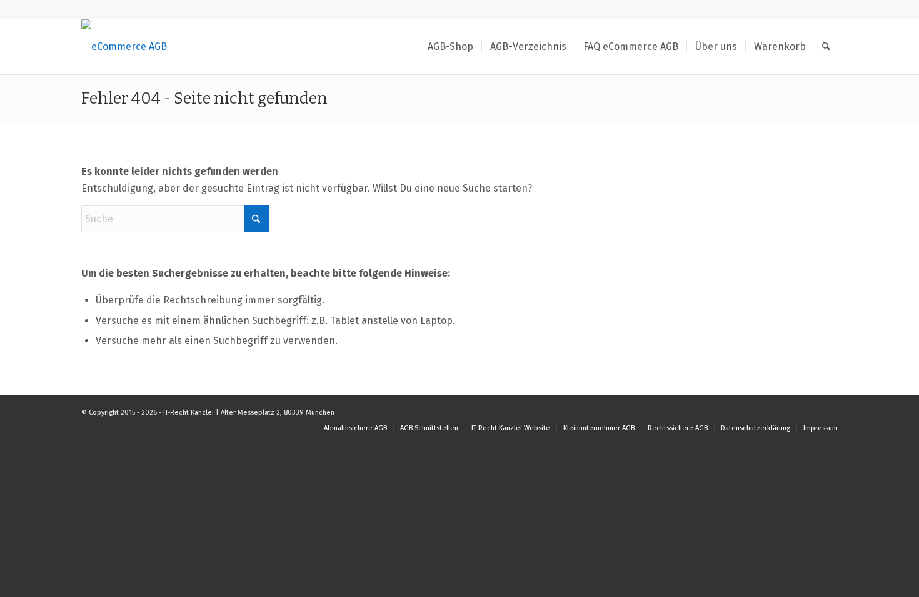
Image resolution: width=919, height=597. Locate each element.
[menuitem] (450, 46)
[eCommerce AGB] (124, 46)
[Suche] (826, 46)
